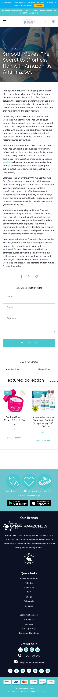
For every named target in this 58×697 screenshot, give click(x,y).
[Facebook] (16, 671)
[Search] (47, 22)
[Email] (37, 649)
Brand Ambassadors (29, 615)
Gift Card (29, 624)
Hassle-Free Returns (29, 578)
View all (53, 381)
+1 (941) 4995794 (31, 656)
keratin (6, 162)
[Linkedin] (48, 671)
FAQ (29, 592)
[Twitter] (10, 671)
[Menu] (4, 21)
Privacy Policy (29, 628)
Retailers (29, 606)
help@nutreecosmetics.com (31, 662)
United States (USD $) (25, 688)
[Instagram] (29, 671)
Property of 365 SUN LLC (40, 691)
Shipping (29, 583)
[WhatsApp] (20, 649)
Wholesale (29, 601)
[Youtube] (23, 671)
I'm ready (39, 6)
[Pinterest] (35, 671)
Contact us (29, 587)
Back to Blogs (29, 361)
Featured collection (25, 380)
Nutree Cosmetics (21, 691)
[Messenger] (26, 649)
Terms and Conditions (29, 633)
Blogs (29, 597)
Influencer (29, 619)
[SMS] (32, 649)
